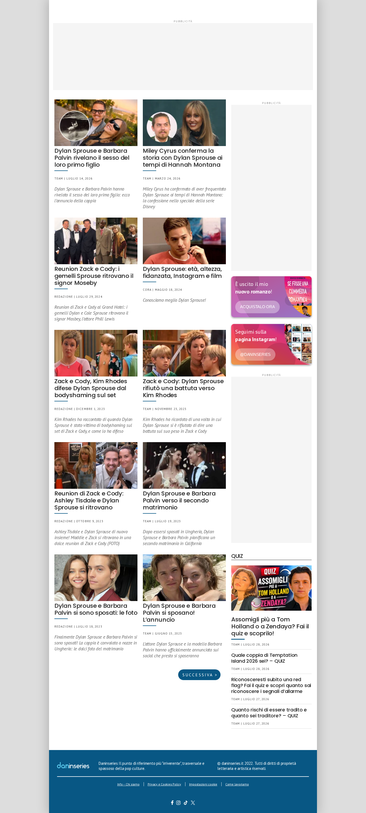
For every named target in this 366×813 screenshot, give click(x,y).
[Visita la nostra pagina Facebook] (172, 803)
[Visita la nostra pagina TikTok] (186, 803)
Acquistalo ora (257, 306)
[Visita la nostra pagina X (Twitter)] (193, 803)
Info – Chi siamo (128, 784)
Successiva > (200, 674)
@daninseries (255, 354)
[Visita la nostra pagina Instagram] (178, 803)
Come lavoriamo (237, 784)
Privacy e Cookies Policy (164, 784)
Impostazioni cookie (203, 784)
